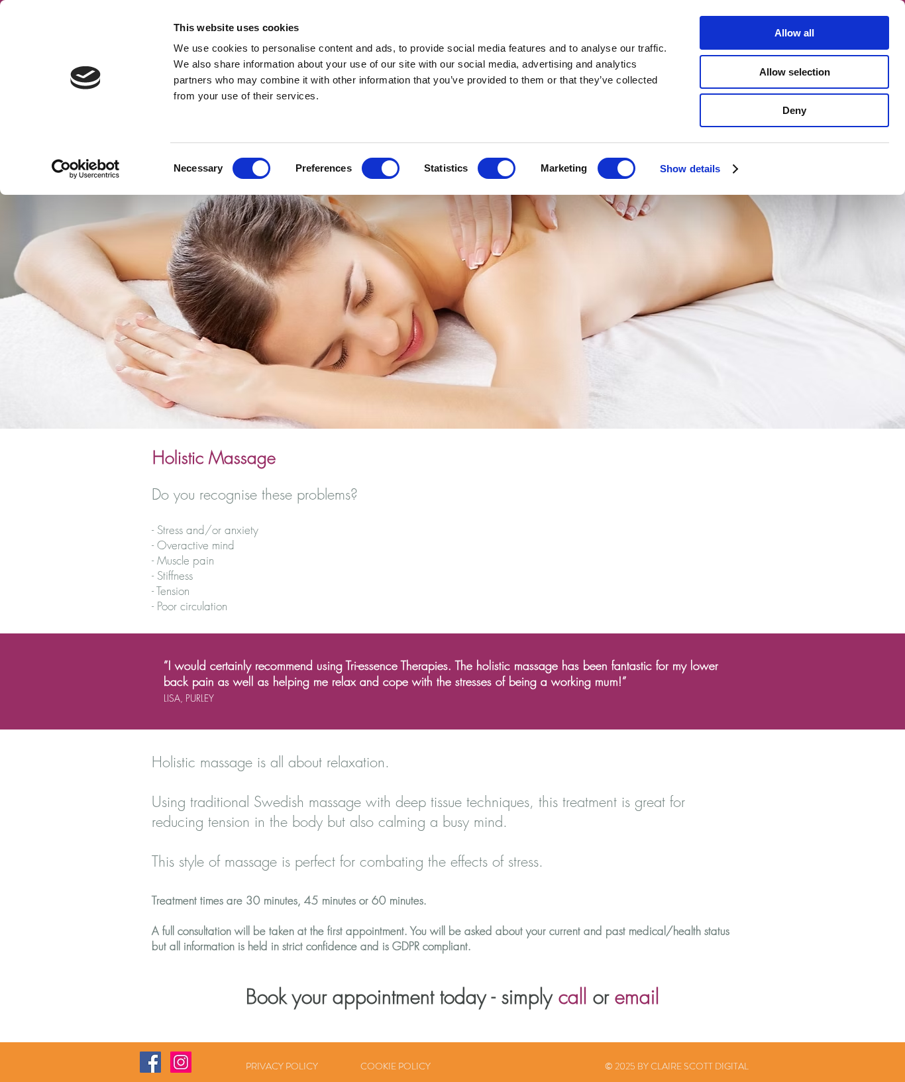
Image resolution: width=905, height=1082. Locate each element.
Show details (690, 168)
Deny (794, 110)
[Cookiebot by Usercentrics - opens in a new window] (86, 169)
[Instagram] (180, 1062)
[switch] (380, 168)
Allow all (794, 32)
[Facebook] (150, 1062)
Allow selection (794, 72)
